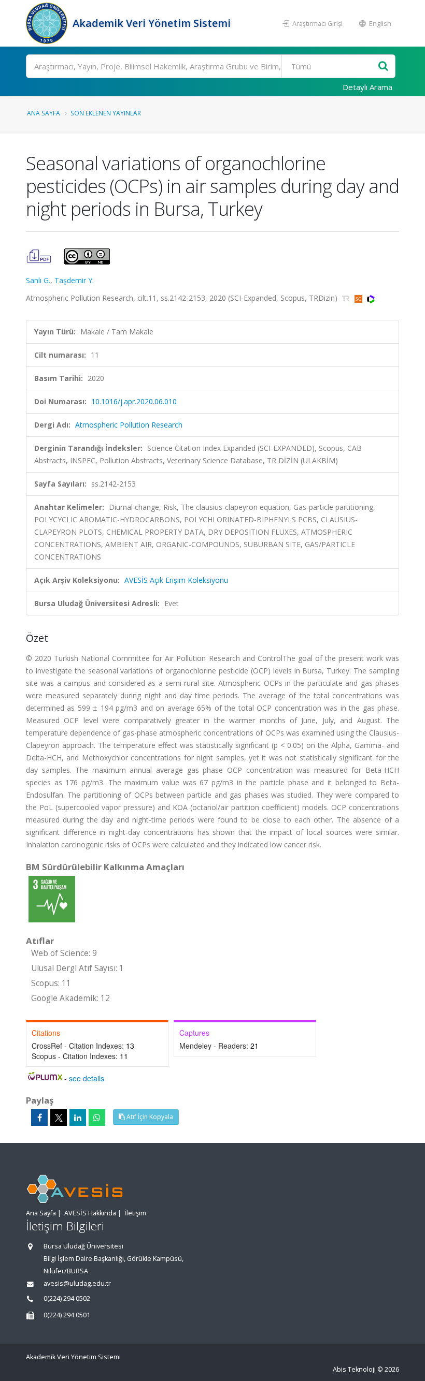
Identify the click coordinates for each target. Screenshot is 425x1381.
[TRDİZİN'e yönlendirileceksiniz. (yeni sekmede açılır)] (347, 298)
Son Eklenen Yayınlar (105, 113)
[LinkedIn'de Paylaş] (77, 1117)
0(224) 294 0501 (67, 1315)
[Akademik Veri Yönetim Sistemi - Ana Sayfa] (48, 23)
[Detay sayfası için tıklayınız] (52, 898)
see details (86, 1078)
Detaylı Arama (367, 87)
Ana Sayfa (43, 113)
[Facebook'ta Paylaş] (39, 1117)
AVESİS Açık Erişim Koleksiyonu (176, 580)
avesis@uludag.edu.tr (77, 1283)
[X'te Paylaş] (58, 1117)
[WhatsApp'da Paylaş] (97, 1117)
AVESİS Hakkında (90, 1213)
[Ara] (383, 66)
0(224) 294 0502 (67, 1298)
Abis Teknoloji (354, 1369)
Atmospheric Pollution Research (128, 425)
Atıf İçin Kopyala (149, 1116)
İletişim (135, 1213)
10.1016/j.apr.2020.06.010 (134, 401)
